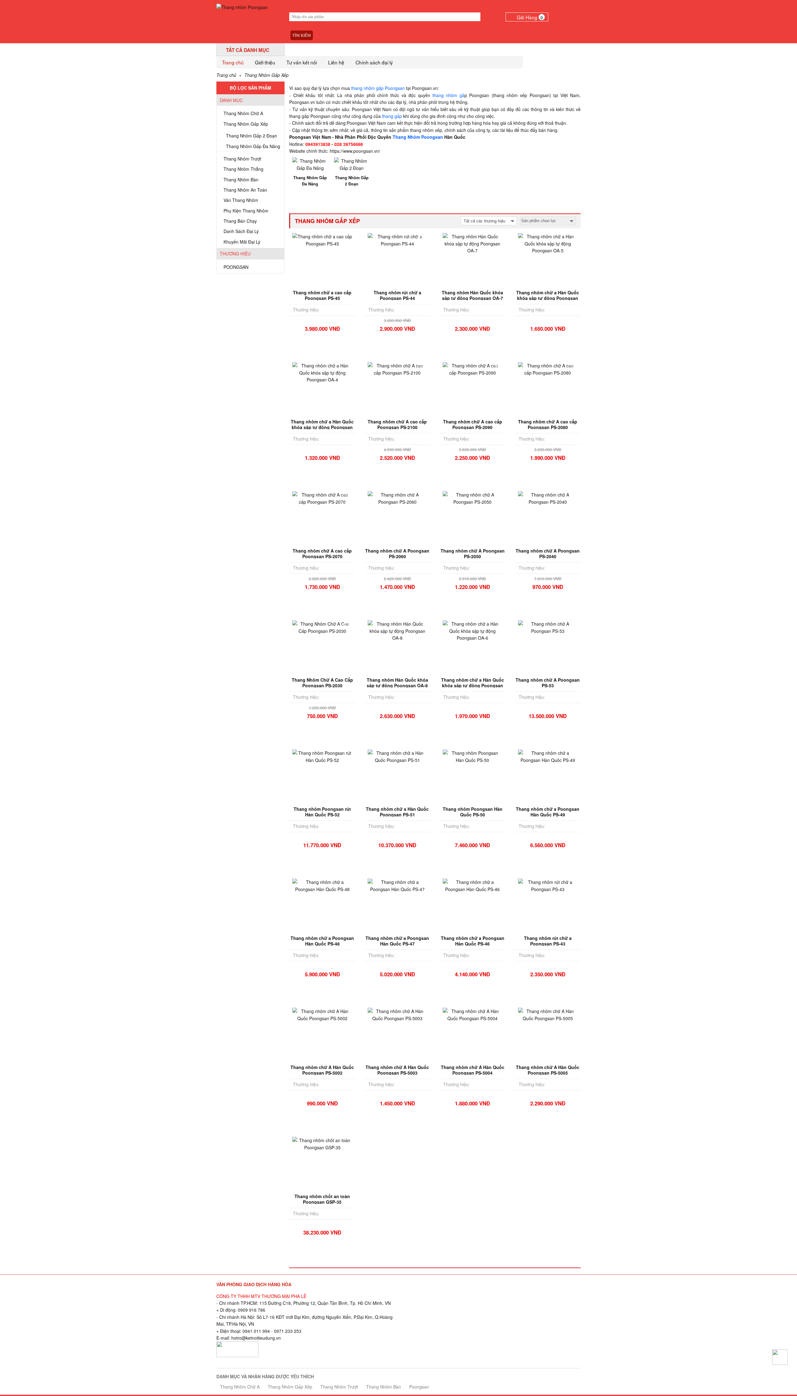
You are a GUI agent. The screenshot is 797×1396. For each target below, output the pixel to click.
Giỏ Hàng (530, 17)
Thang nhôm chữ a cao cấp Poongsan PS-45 (322, 295)
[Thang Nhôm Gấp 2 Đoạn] (352, 164)
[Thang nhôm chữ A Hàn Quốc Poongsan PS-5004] (472, 1014)
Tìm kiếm (301, 35)
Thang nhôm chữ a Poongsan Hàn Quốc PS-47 (397, 941)
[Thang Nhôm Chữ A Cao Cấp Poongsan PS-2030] (322, 626)
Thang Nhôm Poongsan (418, 137)
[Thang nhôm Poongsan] (242, 6)
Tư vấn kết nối (301, 62)
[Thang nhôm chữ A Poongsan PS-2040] (548, 497)
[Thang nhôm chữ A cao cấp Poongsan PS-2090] (472, 368)
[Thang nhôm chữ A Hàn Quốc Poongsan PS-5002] (322, 1014)
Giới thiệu (265, 62)
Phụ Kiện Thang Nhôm (246, 211)
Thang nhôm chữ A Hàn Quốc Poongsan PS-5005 (547, 1070)
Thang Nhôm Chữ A (243, 113)
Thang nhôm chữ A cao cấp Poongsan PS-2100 (397, 424)
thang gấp (392, 116)
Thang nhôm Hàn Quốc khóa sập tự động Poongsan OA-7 (472, 295)
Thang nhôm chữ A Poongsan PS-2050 (473, 553)
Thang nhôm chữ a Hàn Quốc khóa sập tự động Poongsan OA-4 (322, 427)
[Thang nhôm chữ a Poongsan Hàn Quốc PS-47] (397, 885)
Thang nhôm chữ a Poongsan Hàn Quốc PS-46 (472, 941)
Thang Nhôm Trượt (242, 159)
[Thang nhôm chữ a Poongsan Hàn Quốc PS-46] (472, 885)
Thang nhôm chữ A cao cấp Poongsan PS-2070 (322, 553)
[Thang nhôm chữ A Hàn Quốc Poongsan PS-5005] (548, 1014)
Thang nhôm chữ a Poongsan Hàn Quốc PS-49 (547, 812)
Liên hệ (336, 62)
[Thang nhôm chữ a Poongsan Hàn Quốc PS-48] (322, 885)
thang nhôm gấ (448, 95)
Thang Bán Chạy (240, 221)
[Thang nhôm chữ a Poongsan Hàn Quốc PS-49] (548, 756)
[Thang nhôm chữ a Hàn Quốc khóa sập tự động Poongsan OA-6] (472, 630)
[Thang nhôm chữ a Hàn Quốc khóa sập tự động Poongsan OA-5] (548, 243)
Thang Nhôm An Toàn (245, 190)
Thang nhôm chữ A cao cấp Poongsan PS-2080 (547, 424)
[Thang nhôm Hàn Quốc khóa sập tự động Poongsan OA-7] (472, 243)
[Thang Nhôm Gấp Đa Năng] (310, 164)
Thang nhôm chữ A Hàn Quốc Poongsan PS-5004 (472, 1070)
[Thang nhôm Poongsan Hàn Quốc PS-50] (472, 756)
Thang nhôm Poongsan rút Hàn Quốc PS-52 (322, 812)
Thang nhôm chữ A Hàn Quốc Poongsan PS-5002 (322, 1070)
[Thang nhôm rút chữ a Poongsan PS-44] (397, 239)
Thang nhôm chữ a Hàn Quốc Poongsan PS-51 (397, 812)
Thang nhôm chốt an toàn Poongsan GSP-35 (322, 1199)
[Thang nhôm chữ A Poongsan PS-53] (548, 626)
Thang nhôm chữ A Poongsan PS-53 (548, 683)
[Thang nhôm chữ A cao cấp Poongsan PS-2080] (548, 368)
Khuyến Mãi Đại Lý (242, 242)
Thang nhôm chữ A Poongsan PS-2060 (397, 553)
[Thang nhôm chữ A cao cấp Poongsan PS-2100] (397, 368)
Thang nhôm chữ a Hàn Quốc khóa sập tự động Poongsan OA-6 (472, 685)
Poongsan (419, 1387)
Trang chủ (233, 62)
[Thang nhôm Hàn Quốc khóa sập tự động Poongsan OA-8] (397, 630)
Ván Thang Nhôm (241, 200)
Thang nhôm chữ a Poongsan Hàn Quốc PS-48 (322, 941)
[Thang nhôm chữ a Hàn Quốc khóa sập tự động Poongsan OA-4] (322, 372)
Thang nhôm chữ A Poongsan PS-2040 (548, 553)
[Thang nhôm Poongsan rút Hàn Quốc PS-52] (322, 756)
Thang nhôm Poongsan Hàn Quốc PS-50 (472, 812)
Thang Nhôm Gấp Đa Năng (253, 146)
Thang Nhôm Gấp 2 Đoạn (251, 136)
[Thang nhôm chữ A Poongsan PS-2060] (397, 497)
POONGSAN (236, 267)
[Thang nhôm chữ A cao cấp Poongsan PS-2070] (322, 497)
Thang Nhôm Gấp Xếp (266, 75)
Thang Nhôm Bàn (241, 179)
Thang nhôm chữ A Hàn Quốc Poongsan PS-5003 (397, 1070)
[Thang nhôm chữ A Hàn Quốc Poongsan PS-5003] (397, 1014)
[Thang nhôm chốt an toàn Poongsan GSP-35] (322, 1143)
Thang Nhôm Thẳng (243, 169)
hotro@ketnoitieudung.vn (256, 1338)
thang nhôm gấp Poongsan (378, 88)
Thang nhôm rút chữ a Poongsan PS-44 (397, 295)
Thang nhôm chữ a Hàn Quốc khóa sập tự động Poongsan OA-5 (547, 298)
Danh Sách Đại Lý (241, 231)
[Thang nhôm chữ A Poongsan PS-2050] (472, 497)
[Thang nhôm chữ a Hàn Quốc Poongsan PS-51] (397, 756)
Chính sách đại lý (374, 62)
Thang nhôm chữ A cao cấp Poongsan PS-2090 (472, 424)
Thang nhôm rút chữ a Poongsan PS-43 (548, 941)
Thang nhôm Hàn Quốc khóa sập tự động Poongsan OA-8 (397, 683)
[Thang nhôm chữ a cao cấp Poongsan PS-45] (322, 239)
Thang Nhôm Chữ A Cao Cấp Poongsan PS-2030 (322, 683)
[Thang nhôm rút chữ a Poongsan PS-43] (548, 885)
